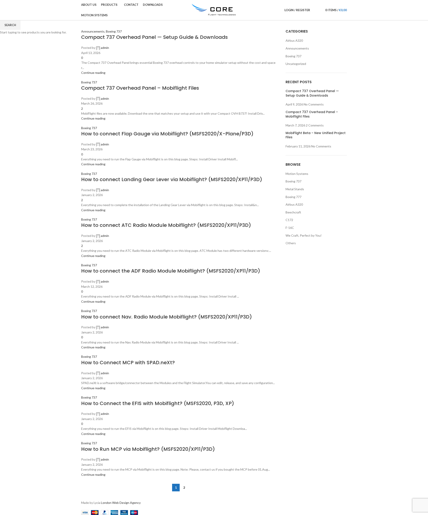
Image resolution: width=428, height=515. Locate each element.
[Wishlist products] (319, 10)
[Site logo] (214, 10)
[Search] (314, 10)
